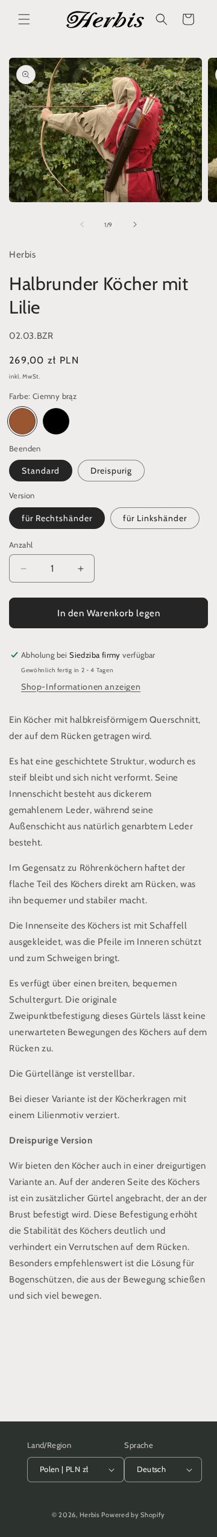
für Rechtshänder (57, 518)
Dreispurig (111, 470)
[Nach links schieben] (82, 224)
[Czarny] (56, 421)
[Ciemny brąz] (22, 421)
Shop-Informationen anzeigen (80, 686)
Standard (41, 470)
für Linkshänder (155, 518)
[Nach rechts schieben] (135, 224)
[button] (24, 19)
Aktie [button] (33, 1331)
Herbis (90, 1515)
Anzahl (21, 544)
